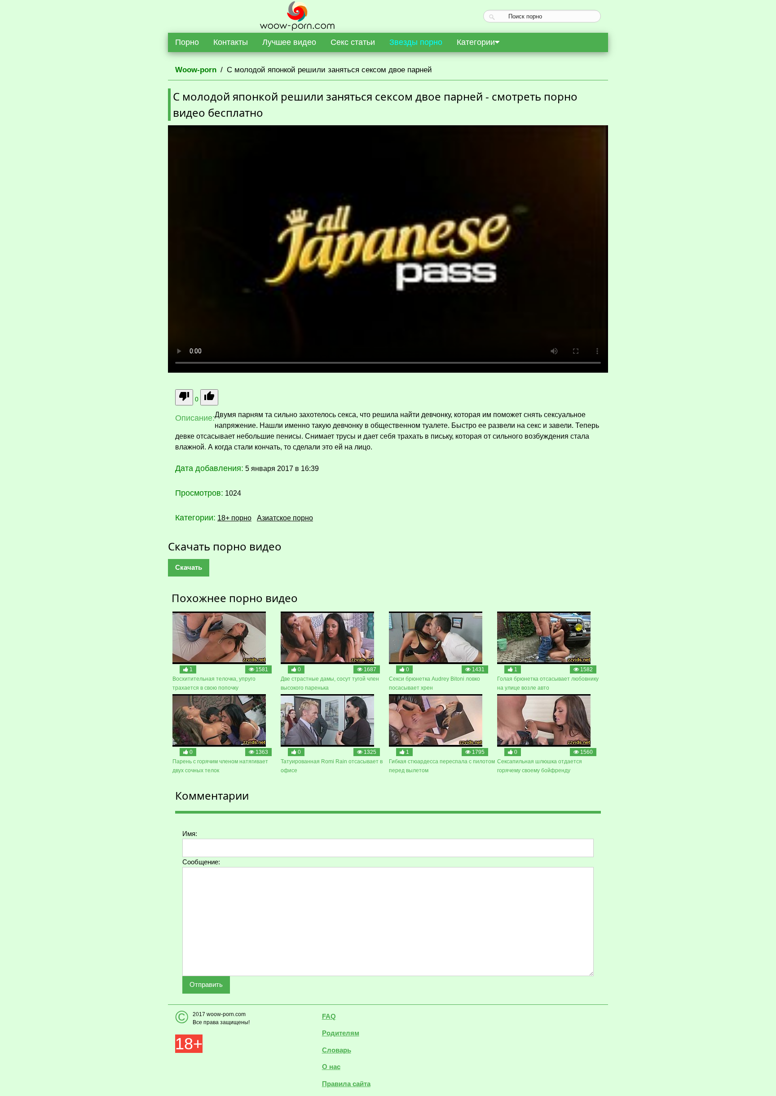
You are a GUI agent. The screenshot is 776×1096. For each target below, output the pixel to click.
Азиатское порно (285, 518)
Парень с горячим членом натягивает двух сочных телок (220, 766)
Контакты (230, 42)
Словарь (336, 1050)
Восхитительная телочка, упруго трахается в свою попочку (214, 683)
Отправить (206, 984)
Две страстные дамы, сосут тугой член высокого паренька (330, 683)
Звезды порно (415, 42)
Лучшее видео (289, 42)
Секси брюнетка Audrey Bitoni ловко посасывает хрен (434, 683)
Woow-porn (195, 70)
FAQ (329, 1016)
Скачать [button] (188, 567)
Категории (476, 42)
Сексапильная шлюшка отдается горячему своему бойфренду (539, 766)
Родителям (340, 1033)
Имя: (189, 833)
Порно (187, 42)
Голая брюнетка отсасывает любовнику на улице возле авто (548, 683)
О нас (331, 1066)
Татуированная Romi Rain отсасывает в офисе (332, 766)
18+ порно (234, 518)
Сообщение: (201, 862)
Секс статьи (353, 42)
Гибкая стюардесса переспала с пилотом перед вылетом (442, 766)
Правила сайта (346, 1083)
